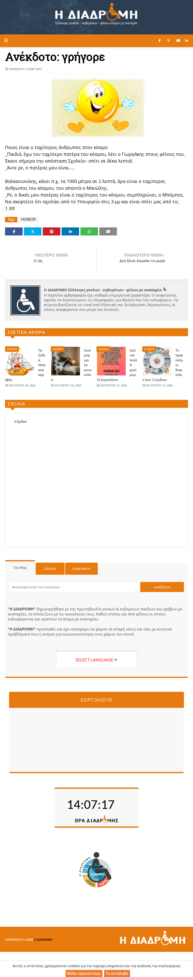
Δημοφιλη (81, 568)
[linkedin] (186, 40)
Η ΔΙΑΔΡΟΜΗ (43, 940)
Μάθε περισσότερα (84, 973)
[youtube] (178, 40)
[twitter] (168, 40)
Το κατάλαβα (117, 973)
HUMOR (28, 219)
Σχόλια (50, 568)
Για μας (20, 567)
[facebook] (159, 40)
